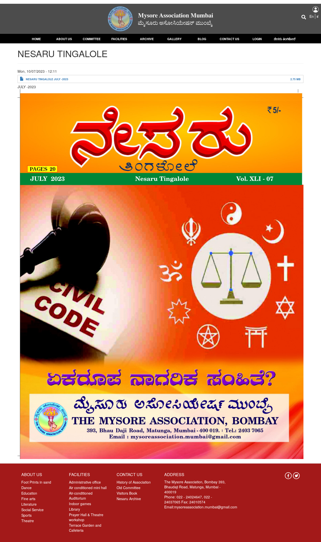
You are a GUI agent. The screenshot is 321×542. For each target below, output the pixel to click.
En (311, 16)
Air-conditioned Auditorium (81, 496)
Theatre (27, 520)
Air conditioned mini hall (88, 487)
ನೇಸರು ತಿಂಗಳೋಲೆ (284, 39)
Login (257, 39)
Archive (147, 39)
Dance (26, 487)
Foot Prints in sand (36, 482)
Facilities (119, 39)
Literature (29, 504)
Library (74, 509)
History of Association (134, 482)
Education (29, 493)
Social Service (32, 509)
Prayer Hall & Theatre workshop (86, 517)
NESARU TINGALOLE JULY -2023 (47, 79)
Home (36, 39)
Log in (315, 9)
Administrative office (85, 482)
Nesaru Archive (129, 498)
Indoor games (80, 503)
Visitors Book (127, 493)
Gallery (174, 39)
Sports (26, 515)
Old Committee (128, 487)
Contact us (229, 39)
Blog (202, 39)
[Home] (160, 18)
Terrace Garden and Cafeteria (85, 528)
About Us (64, 39)
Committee (92, 39)
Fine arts (28, 498)
